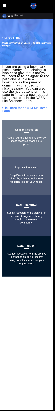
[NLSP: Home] (4, 16)
